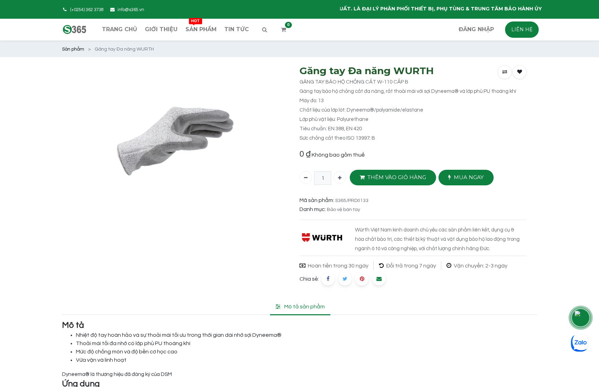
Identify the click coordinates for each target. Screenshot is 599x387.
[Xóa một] (306, 177)
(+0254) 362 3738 (87, 10)
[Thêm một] (339, 177)
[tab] (300, 307)
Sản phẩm (73, 49)
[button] (505, 72)
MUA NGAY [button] (469, 177)
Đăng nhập (476, 29)
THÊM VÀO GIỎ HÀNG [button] (396, 177)
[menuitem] (119, 29)
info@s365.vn (131, 10)
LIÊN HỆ (521, 29)
